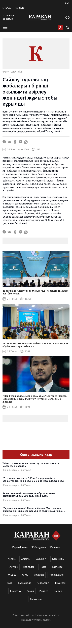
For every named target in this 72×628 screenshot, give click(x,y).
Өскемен (39, 575)
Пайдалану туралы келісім (36, 619)
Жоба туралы (38, 547)
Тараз (43, 567)
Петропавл (43, 583)
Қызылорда (24, 583)
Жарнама (55, 547)
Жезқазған (36, 599)
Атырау (12, 575)
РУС (67, 3)
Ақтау (25, 575)
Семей (30, 591)
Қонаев (58, 591)
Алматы (25, 558)
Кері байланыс (20, 547)
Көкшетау (15, 591)
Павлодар (28, 567)
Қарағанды (58, 558)
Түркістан (60, 583)
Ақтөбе (14, 567)
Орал (9, 583)
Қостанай (57, 567)
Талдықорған (56, 575)
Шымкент (41, 558)
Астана (12, 558)
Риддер (44, 591)
